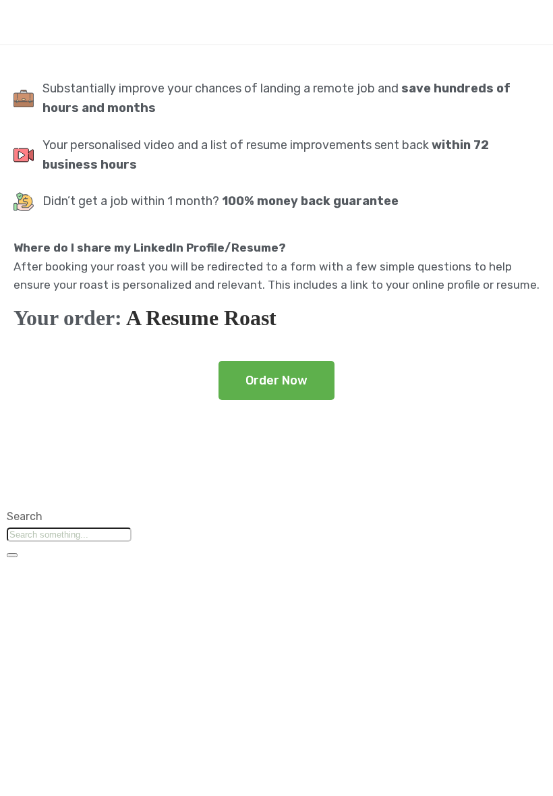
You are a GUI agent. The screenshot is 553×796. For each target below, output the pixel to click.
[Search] (12, 555)
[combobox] (69, 535)
